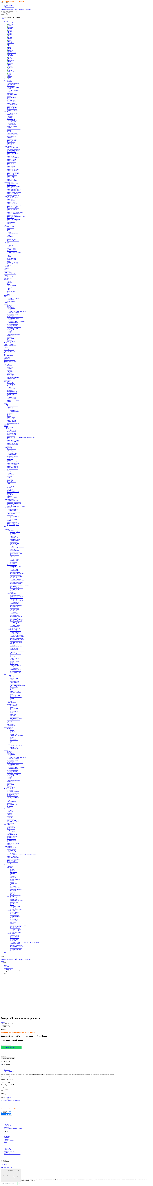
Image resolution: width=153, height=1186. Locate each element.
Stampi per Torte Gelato (13, 400)
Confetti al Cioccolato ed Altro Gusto (16, 311)
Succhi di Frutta (11, 291)
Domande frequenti (9, 1140)
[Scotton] (9, 66)
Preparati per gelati (11, 396)
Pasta (5, 269)
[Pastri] (9, 61)
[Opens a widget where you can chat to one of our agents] (11, 1176)
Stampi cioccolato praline (13, 187)
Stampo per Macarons (12, 176)
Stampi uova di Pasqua (12, 193)
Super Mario (10, 494)
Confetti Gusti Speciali (12, 322)
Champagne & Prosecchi (13, 286)
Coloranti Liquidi (11, 121)
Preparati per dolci (11, 239)
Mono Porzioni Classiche (13, 149)
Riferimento (4, 1023)
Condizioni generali (9, 1151)
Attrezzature (10, 116)
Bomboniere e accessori (10, 345)
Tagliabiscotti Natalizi (12, 469)
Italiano (11, 5)
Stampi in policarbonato (13, 418)
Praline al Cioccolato (12, 259)
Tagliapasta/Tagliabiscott (13, 423)
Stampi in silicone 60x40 (13, 153)
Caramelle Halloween (12, 500)
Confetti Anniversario (12, 314)
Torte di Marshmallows (13, 377)
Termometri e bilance (12, 110)
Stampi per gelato (11, 398)
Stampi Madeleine (11, 154)
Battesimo (9, 476)
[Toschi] (9, 70)
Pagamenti (6, 1137)
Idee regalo (10, 459)
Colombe (6, 275)
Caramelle (9, 368)
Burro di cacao (10, 245)
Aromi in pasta (10, 231)
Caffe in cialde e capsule (13, 298)
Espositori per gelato (12, 391)
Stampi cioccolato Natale (13, 186)
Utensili (9, 446)
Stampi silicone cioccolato (13, 190)
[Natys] (9, 57)
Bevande (6, 279)
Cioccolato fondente (12, 251)
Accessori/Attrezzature (12, 406)
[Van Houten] (10, 71)
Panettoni (6, 268)
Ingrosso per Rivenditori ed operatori (13, 1128)
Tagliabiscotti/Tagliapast (13, 525)
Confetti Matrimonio (12, 325)
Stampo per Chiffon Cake (13, 219)
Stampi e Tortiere (11, 140)
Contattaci (6, 1127)
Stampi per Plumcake (12, 210)
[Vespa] (9, 73)
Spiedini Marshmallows (13, 375)
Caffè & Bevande (8, 727)
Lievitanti (9, 238)
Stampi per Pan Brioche (13, 208)
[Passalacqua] (10, 60)
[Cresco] (9, 35)
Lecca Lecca (10, 371)
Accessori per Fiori (12, 113)
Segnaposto (7, 357)
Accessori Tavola (11, 430)
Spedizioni (6, 1139)
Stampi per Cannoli (12, 203)
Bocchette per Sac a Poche (13, 87)
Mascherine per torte (12, 94)
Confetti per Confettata (12, 328)
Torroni (9, 265)
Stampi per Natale (11, 160)
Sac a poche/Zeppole (12, 101)
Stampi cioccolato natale (13, 463)
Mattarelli (9, 130)
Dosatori (9, 91)
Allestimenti (10, 866)
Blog (5, 952)
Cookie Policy (7, 1149)
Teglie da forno (11, 222)
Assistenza (6, 1134)
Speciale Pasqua (8, 428)
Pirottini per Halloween (13, 505)
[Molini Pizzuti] (11, 56)
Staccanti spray (14, 104)
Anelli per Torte (11, 84)
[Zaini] (9, 77)
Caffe (5, 297)
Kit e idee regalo (14, 516)
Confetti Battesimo (11, 315)
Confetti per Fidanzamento (13, 330)
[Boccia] (9, 31)
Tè (7, 292)
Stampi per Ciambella (12, 206)
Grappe (9, 288)
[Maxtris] (9, 54)
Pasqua (9, 416)
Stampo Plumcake (11, 179)
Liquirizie (9, 373)
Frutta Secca (10, 236)
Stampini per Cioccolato (13, 169)
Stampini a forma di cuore (13, 213)
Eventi (5, 864)
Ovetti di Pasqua (11, 436)
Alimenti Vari (10, 228)
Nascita (9, 487)
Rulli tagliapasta (11, 100)
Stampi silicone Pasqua (13, 440)
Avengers (9, 473)
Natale (8, 414)
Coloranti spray (11, 123)
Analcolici (9, 282)
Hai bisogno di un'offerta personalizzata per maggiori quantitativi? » (19, 1032)
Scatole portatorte (11, 136)
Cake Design (7, 111)
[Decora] (9, 38)
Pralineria (9, 340)
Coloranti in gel (11, 119)
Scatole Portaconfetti (9, 344)
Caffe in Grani (10, 299)
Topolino (9, 496)
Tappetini (9, 144)
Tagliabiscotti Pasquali (12, 444)
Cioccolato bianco (11, 249)
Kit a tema (6, 470)
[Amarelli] (10, 23)
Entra (5, 1142)
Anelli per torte (11, 385)
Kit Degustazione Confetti (13, 334)
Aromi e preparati (11, 431)
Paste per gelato (11, 394)
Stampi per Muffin (11, 159)
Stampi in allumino (11, 103)
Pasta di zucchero (11, 132)
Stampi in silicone (8, 146)
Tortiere (9, 223)
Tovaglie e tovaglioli (12, 497)
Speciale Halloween (9, 499)
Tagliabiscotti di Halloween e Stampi (16, 506)
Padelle (9, 96)
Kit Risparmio (10, 335)
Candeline (9, 89)
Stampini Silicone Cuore (13, 172)
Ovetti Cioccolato (11, 258)
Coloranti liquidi (14, 410)
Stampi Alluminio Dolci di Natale (15, 461)
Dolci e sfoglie (10, 253)
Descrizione (7, 1070)
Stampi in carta (11, 106)
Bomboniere (7, 358)
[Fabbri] (9, 41)
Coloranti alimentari (12, 453)
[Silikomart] (10, 67)
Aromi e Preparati (11, 449)
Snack (8, 261)
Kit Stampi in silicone (12, 147)
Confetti (6, 304)
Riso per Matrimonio (12, 341)
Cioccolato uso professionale (14, 252)
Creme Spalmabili (8, 272)
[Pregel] (9, 64)
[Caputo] (9, 34)
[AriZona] (10, 27)
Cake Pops (9, 117)
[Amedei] (9, 25)
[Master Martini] (11, 53)
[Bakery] (9, 28)
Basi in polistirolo (11, 451)
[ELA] (9, 40)
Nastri (5, 354)
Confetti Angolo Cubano (13, 312)
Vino (8, 294)
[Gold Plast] (10, 43)
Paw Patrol (10, 489)
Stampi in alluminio (9, 196)
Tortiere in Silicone (12, 180)
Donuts (9, 332)
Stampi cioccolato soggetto (13, 189)
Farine (8, 235)
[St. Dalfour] (10, 68)
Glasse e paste (10, 457)
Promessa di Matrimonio (13, 492)
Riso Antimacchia (8, 355)
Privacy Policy (7, 1148)
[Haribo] (9, 44)
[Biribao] (9, 30)
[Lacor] (9, 45)
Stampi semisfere (11, 165)
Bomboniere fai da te (9, 788)
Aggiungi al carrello (5, 1045)
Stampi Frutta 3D (11, 152)
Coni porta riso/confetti (9, 351)
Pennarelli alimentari (12, 133)
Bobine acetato (11, 86)
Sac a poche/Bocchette (12, 134)
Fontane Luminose (11, 482)
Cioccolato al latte (11, 248)
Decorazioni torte (11, 124)
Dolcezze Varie (11, 513)
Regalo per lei (13, 519)
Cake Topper (10, 307)
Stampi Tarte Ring (11, 167)
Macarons (9, 256)
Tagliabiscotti (10, 143)
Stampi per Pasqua (11, 162)
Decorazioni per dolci (12, 233)
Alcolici (9, 281)
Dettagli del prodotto (9, 1071)
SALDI (6, 404)
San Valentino (7, 507)
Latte (8, 289)
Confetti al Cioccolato (12, 309)
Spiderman (9, 493)
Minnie (9, 484)
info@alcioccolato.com (6, 1167)
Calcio (8, 477)
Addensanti (10, 114)
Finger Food (10, 480)
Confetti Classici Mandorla (13, 318)
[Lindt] (9, 47)
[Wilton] (9, 76)
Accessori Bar (10, 383)
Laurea (9, 483)
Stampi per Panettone (12, 466)
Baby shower (10, 474)
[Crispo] (9, 37)
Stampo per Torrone (12, 177)
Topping (9, 401)
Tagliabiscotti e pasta (12, 109)
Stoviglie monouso (11, 421)
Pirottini (9, 99)
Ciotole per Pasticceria (12, 90)
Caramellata (7, 364)
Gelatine (9, 127)
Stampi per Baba (11, 202)
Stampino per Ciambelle (13, 173)
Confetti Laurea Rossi (12, 324)
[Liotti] (9, 48)
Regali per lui (13, 517)
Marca (2, 1097)
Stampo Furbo (10, 218)
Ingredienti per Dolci (9, 226)
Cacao (8, 246)
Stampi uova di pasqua (12, 443)
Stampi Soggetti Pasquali (13, 441)
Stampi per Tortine (11, 163)
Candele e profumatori (9, 360)
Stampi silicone (11, 142)
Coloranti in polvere (12, 120)
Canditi (9, 232)
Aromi (8, 229)
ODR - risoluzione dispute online (12, 1154)
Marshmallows (10, 374)
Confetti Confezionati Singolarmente (16, 321)
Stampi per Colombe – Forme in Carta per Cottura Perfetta (21, 437)
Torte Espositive (11, 378)
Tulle (5, 348)
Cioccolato (6, 242)
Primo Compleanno (12, 490)
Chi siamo (6, 1124)
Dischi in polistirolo (12, 126)
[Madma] (9, 51)
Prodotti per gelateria (12, 397)
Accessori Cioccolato (12, 183)
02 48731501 (4, 1164)
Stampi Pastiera (11, 200)
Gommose (9, 370)
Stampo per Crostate (12, 175)
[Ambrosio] (10, 24)
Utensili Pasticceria (8, 80)
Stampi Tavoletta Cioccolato (14, 192)
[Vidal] (9, 74)
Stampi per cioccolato (12, 107)
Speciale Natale (8, 447)
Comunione (10, 479)
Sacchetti (6, 347)
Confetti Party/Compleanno (14, 327)
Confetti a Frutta (11, 308)
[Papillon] (9, 58)
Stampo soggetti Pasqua (13, 195)
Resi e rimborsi (7, 1136)
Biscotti (9, 243)
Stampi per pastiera (12, 439)
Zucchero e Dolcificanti (13, 241)
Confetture (6, 266)
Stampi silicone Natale (12, 467)
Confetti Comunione (12, 319)
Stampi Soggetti (11, 166)
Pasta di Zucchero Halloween (14, 503)
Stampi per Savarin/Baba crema (15, 212)
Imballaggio (10, 93)
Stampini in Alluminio (12, 215)
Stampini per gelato (12, 170)
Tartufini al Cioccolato (12, 262)
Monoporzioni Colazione (10, 274)
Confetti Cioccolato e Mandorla (15, 317)
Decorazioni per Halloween (14, 502)
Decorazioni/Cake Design (13, 512)
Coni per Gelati (11, 388)
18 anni (9, 472)
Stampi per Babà (11, 156)
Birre (8, 284)
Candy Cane (10, 367)
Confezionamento (11, 185)
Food (5, 674)
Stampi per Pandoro (12, 209)
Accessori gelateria (11, 384)
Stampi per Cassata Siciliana (14, 205)
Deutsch (11, 7)
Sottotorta (9, 137)
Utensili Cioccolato (8, 182)
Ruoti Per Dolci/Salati (12, 198)
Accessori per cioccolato (13, 83)
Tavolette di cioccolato (12, 264)
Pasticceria (6, 529)
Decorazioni (10, 331)
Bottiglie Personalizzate (10, 361)
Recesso (6, 1152)
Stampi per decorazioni (13, 157)
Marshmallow (10, 338)
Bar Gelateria (7, 381)
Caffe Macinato (11, 301)
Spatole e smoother (12, 139)
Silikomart (3, 1022)
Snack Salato (7, 271)
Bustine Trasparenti (9, 350)
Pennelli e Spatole (11, 97)
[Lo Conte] (10, 50)
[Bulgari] (9, 33)
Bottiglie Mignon (11, 285)
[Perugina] (10, 63)
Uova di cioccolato (8, 276)
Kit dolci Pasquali (11, 434)
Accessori (9, 81)
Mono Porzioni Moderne (13, 150)
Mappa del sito (7, 1125)
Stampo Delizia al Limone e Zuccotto (16, 216)
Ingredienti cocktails (12, 393)
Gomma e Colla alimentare (13, 129)
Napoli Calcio (10, 486)
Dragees (9, 255)
